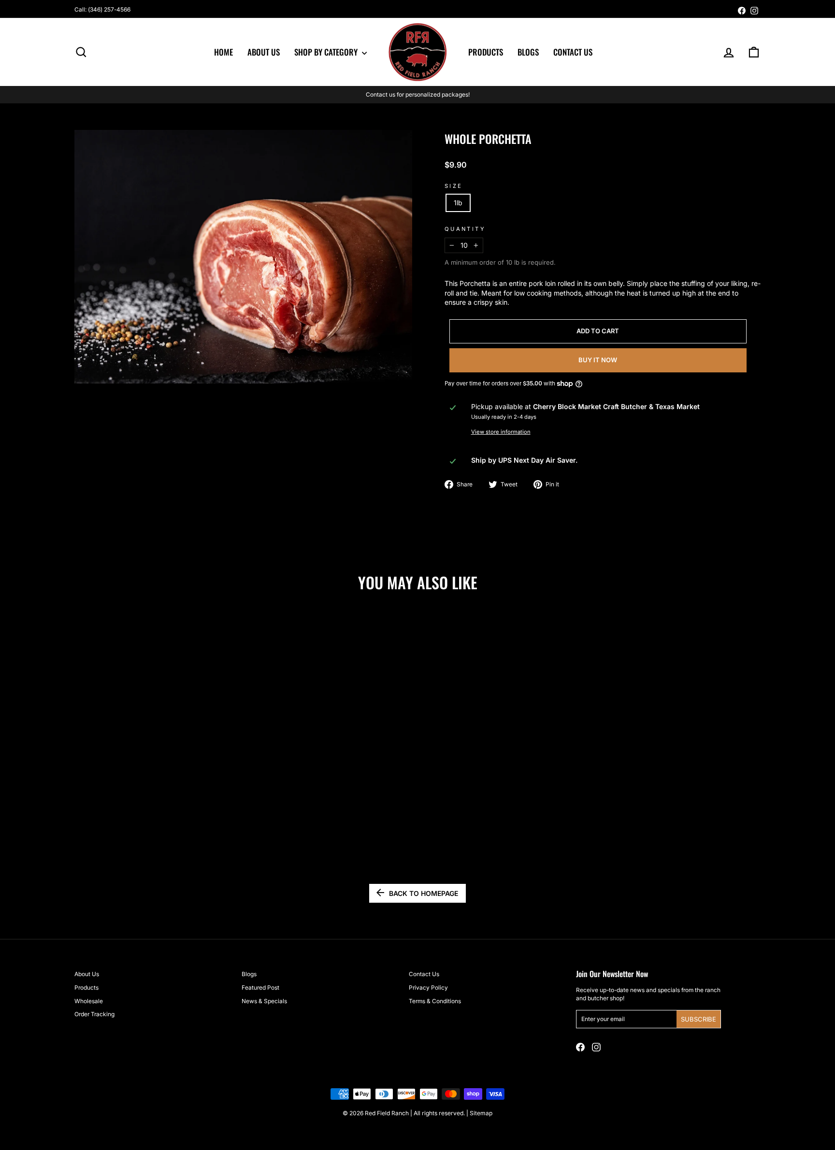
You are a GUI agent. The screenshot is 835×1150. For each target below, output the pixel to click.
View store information (501, 431)
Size (453, 186)
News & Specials (264, 1001)
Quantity (465, 229)
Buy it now (597, 360)
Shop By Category (327, 52)
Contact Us (572, 52)
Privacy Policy (428, 987)
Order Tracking (94, 1014)
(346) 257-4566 (109, 9)
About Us (263, 52)
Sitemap (481, 1113)
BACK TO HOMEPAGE (423, 893)
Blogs (528, 52)
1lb (458, 203)
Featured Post (260, 987)
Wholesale (88, 1001)
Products (485, 52)
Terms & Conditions (435, 1001)
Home (223, 52)
